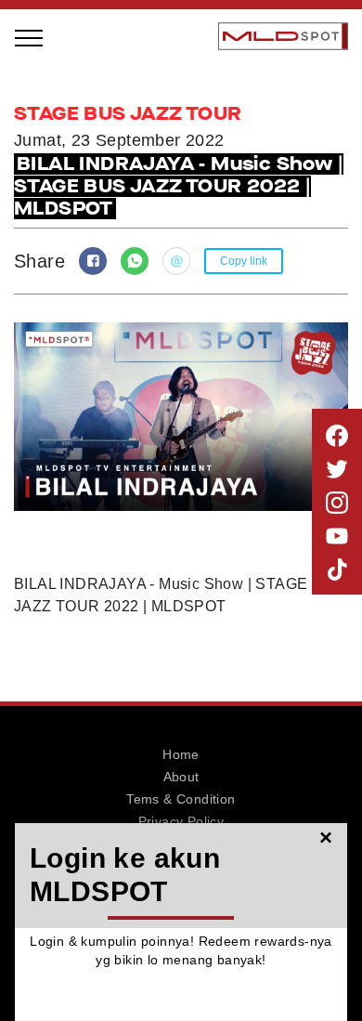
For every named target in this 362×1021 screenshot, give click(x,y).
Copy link (243, 261)
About (181, 776)
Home (181, 754)
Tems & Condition (180, 799)
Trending (67, 298)
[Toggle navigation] (29, 36)
